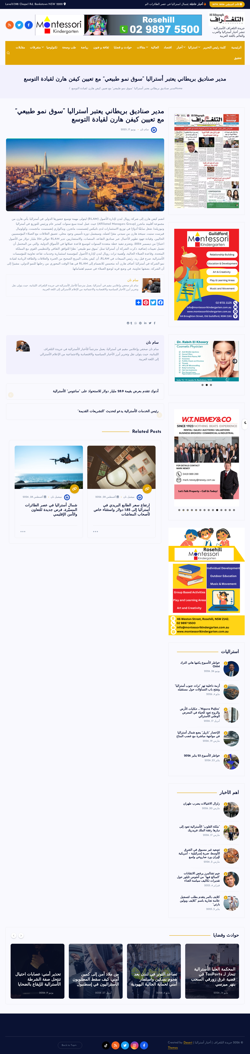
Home (178, 88)
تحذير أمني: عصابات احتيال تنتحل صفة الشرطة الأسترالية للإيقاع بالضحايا (96, 979)
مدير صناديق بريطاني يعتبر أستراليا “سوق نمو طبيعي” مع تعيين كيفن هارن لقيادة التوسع (123, 88)
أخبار (179, 47)
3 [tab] (203, 385)
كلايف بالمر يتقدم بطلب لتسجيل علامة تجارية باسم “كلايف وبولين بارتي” (200, 901)
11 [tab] (191, 510)
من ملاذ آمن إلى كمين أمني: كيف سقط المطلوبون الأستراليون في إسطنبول (154, 979)
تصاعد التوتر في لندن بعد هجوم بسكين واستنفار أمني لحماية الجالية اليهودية (212, 979)
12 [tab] (188, 510)
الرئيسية (236, 47)
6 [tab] (213, 510)
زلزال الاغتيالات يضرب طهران (201, 803)
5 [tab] (217, 510)
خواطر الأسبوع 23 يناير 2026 (202, 755)
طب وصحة (69, 47)
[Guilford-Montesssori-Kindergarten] (206, 274)
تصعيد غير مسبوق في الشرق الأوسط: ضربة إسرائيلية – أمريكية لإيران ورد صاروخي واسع (199, 853)
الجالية (155, 47)
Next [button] (234, 360)
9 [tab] (200, 510)
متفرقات (35, 47)
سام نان (144, 129)
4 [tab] (221, 510)
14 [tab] (179, 510)
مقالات (141, 47)
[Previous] (13, 935)
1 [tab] (211, 385)
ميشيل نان (129, 497)
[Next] (21, 935)
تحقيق (237, 58)
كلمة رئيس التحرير (214, 47)
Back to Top (68, 1045)
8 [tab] (205, 510)
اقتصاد (168, 47)
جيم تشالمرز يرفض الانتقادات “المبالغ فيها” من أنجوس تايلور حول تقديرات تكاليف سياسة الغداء (198, 877)
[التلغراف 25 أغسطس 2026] (206, 161)
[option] (212, 971)
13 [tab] (183, 510)
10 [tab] (196, 510)
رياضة (84, 47)
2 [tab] (207, 385)
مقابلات (20, 47)
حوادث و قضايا (123, 47)
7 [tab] (209, 510)
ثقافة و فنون (101, 47)
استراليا (192, 47)
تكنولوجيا (51, 47)
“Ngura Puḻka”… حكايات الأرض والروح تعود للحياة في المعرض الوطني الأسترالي (200, 713)
